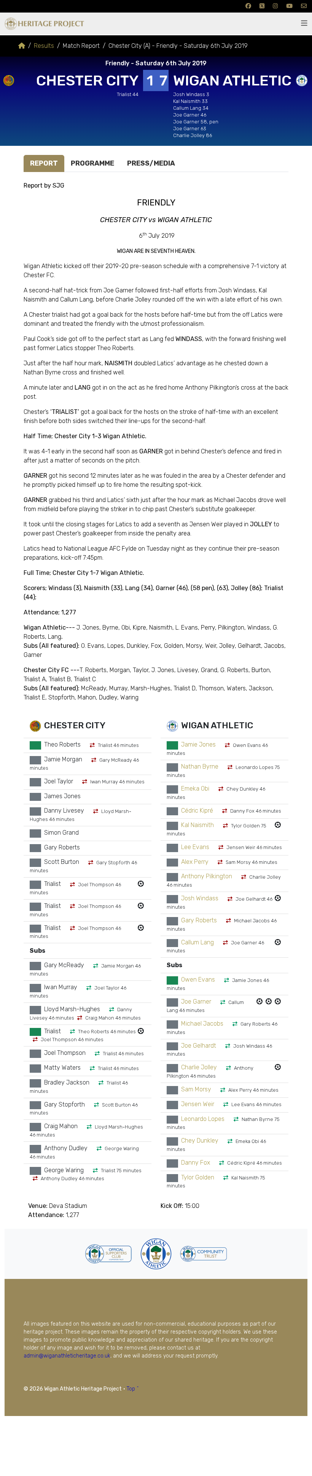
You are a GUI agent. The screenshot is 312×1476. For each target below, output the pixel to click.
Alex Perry (195, 861)
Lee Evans (195, 847)
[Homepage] (21, 45)
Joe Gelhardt (198, 1045)
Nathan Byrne (199, 766)
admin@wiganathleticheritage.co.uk (67, 1356)
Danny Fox (195, 1162)
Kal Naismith (197, 825)
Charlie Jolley (199, 1067)
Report (44, 163)
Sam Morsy (196, 1089)
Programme (92, 163)
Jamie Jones (198, 744)
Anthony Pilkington (206, 876)
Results (44, 45)
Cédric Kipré (197, 810)
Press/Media (151, 163)
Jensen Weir (197, 1104)
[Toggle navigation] (304, 23)
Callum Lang (197, 942)
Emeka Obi (195, 788)
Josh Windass (199, 898)
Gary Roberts (199, 920)
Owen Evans (198, 979)
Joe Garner (196, 1002)
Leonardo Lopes (202, 1118)
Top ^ (133, 1389)
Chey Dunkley (199, 1140)
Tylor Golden (197, 1177)
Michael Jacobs (202, 1023)
